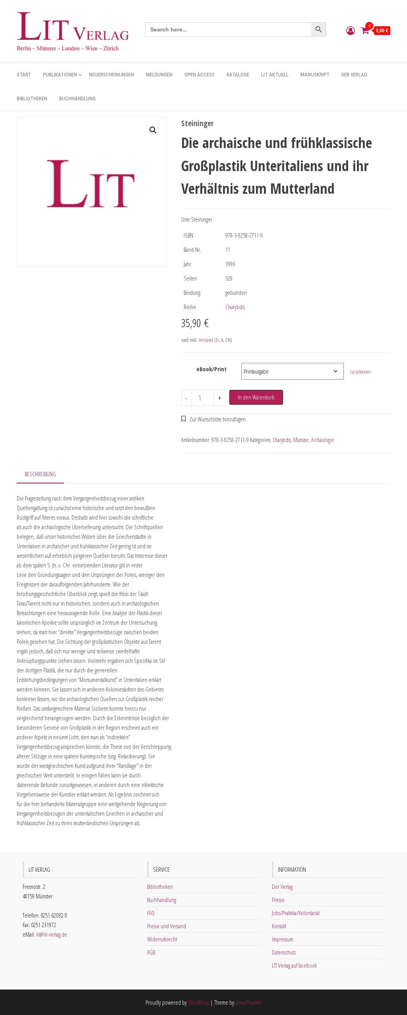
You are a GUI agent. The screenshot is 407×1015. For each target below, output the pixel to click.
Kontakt (279, 926)
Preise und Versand (166, 926)
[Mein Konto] (350, 30)
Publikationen (60, 75)
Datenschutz (284, 952)
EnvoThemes (249, 1002)
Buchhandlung (77, 98)
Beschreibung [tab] (40, 474)
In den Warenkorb (256, 397)
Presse (278, 900)
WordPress (198, 1002)
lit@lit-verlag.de (51, 934)
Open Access (199, 75)
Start (24, 75)
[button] (153, 130)
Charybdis (235, 307)
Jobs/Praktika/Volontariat (296, 913)
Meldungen (159, 75)
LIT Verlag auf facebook (294, 965)
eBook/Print (211, 369)
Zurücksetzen (360, 371)
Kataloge (238, 75)
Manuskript (314, 75)
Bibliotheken (32, 98)
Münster (301, 440)
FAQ (151, 913)
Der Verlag (354, 75)
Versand (206, 339)
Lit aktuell (275, 75)
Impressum (282, 939)
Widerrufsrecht (162, 939)
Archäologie (322, 440)
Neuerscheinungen (111, 75)
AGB (151, 952)
